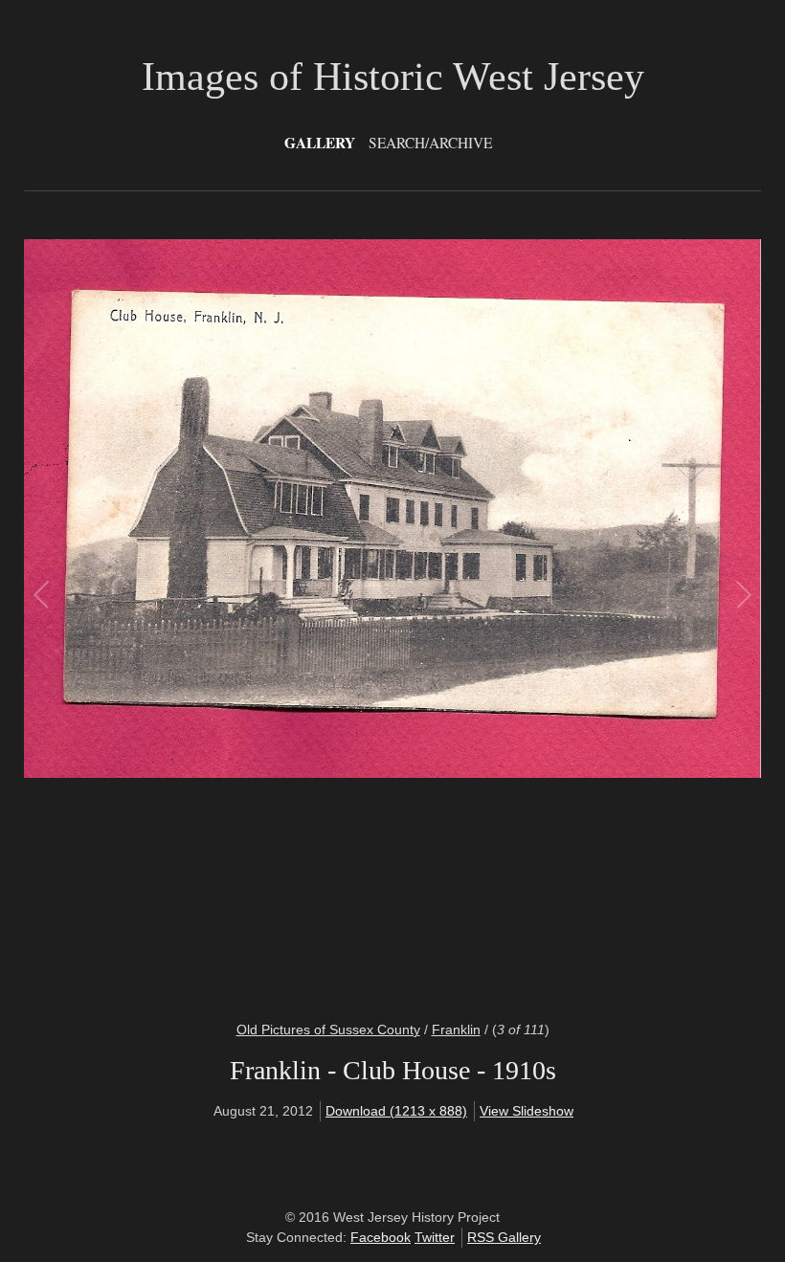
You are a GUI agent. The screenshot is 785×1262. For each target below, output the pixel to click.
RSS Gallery (504, 1237)
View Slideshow (526, 1110)
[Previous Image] (218, 617)
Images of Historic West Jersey (393, 77)
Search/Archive (430, 142)
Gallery (319, 142)
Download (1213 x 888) (396, 1110)
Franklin (456, 1029)
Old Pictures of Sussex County (328, 1029)
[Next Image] (567, 617)
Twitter (435, 1237)
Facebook (380, 1237)
